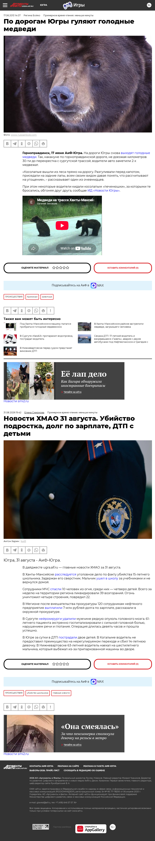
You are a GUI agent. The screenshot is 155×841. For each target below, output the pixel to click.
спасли (55, 589)
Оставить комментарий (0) (123, 268)
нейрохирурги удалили (57, 619)
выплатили (53, 608)
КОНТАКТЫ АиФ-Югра (41, 766)
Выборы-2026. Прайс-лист (44, 770)
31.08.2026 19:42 (12, 412)
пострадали (68, 637)
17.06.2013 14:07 (12, 15)
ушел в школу (107, 578)
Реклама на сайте (68, 766)
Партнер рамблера (62, 827)
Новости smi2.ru (16, 401)
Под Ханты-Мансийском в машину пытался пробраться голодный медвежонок (45, 325)
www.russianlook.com (24, 134)
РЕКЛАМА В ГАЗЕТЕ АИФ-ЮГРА (99, 766)
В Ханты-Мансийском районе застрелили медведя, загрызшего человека (118, 325)
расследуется (65, 574)
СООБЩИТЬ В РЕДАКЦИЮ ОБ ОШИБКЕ (84, 770)
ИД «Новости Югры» (104, 190)
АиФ (23, 541)
